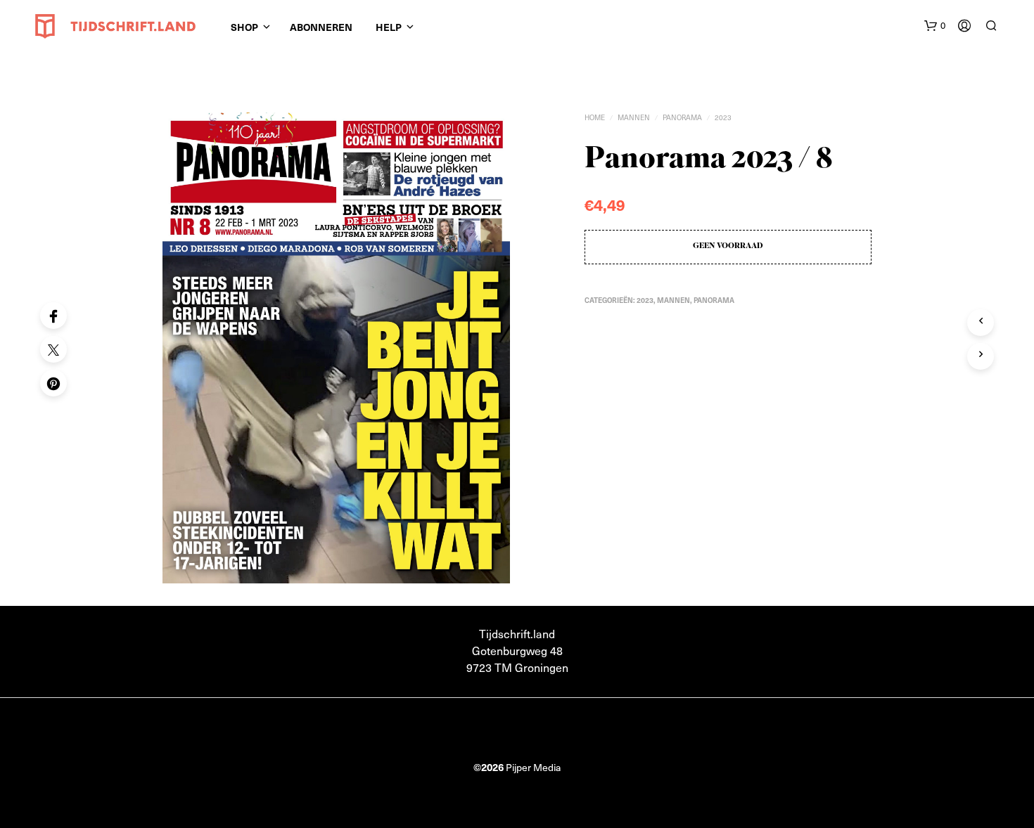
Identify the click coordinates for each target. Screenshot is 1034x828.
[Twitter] (53, 349)
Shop (244, 27)
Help (389, 27)
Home (595, 117)
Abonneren (321, 27)
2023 (723, 117)
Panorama (682, 117)
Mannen (634, 117)
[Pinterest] (53, 383)
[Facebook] (53, 315)
